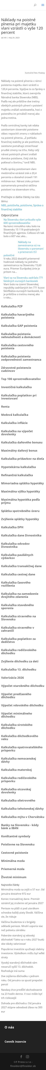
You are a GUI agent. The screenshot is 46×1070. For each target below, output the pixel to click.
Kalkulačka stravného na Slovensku (18, 617)
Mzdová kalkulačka (14, 415)
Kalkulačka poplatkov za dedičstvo (18, 640)
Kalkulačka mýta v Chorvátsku (22, 817)
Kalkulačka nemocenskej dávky (18, 760)
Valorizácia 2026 (12, 677)
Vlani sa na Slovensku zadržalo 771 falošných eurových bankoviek (23, 279)
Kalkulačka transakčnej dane (21, 566)
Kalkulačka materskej (16, 770)
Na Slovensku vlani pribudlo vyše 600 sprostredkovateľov (22, 221)
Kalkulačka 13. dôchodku (18, 669)
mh (5, 37)
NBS (3, 205)
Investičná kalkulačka (16, 387)
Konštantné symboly (15, 836)
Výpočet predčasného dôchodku (16, 695)
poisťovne (26, 205)
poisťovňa (13, 205)
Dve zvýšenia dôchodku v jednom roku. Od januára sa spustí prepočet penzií (21, 980)
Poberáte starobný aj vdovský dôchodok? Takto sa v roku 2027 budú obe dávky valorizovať (22, 939)
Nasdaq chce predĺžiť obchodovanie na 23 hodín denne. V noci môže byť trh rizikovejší (21, 994)
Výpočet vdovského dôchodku (22, 705)
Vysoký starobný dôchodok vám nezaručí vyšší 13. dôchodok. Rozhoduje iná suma (19, 967)
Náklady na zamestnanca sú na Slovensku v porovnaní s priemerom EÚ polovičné (23, 248)
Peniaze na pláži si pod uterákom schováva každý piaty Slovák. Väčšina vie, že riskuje (22, 912)
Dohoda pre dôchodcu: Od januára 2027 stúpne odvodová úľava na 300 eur (21, 1007)
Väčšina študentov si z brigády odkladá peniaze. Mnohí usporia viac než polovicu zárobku (22, 926)
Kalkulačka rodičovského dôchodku (18, 651)
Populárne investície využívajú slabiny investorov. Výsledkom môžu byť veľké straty (22, 953)
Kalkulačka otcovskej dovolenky (16, 790)
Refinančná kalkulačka (17, 475)
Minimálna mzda (13, 861)
